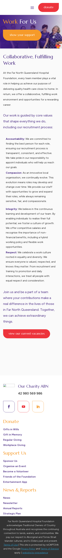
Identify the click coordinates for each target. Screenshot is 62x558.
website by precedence (35, 552)
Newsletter (10, 503)
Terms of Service (50, 548)
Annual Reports (12, 508)
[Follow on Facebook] (9, 406)
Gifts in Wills (11, 429)
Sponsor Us (10, 460)
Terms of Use (11, 544)
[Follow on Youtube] (23, 406)
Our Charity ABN (33, 386)
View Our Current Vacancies (27, 333)
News (6, 497)
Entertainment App (15, 481)
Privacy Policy (28, 548)
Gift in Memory (12, 434)
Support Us (14, 453)
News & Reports (19, 490)
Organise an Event (14, 466)
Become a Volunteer (16, 471)
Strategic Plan (12, 513)
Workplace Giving (14, 445)
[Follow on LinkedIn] (38, 406)
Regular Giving (12, 439)
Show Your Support (22, 35)
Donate (48, 7)
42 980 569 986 (30, 393)
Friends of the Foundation (19, 476)
